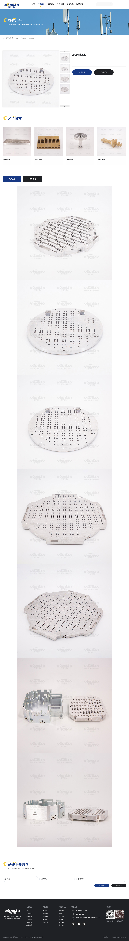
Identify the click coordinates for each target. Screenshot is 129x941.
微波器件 (45, 913)
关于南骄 (60, 4)
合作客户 (61, 919)
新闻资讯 (70, 4)
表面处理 (45, 922)
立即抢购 (82, 72)
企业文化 (61, 916)
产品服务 (41, 4)
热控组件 (45, 916)
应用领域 (51, 4)
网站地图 (105, 937)
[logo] (11, 5)
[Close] (110, 4)
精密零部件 (46, 919)
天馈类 (45, 910)
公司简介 (61, 910)
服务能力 (61, 922)
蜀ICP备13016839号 (37, 937)
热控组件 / (32, 38)
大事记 (61, 913)
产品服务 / (24, 38)
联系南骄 (79, 4)
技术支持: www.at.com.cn (119, 937)
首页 (33, 4)
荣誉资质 (61, 925)
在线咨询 (104, 72)
